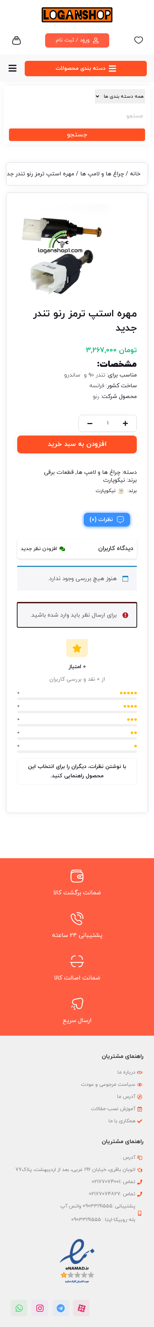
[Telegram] (60, 1308)
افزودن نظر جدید (39, 548)
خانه (135, 174)
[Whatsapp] (19, 1308)
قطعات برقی (59, 472)
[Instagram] (40, 1308)
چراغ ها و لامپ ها (102, 174)
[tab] (107, 519)
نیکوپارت (114, 480)
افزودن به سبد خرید (77, 444)
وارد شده (58, 615)
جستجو (77, 134)
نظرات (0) (101, 520)
